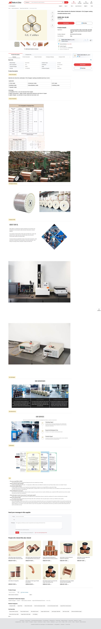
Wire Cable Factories (34, 611)
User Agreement (57, 624)
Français (35, 621)
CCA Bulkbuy (35, 614)
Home (9, 8)
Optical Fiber (20, 605)
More (9, 616)
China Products (27, 620)
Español (27, 621)
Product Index (71, 620)
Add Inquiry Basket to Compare (32, 49)
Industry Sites (58, 620)
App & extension (78, 6)
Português (31, 621)
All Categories (12, 6)
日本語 (63, 621)
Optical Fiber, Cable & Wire (24, 8)
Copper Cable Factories (45, 611)
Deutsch (48, 621)
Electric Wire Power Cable (13, 614)
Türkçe (73, 621)
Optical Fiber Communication (65, 605)
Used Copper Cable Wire (56, 611)
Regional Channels (64, 620)
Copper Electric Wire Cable (25, 614)
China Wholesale (45, 620)
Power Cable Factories (24, 611)
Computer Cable (12, 605)
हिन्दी (66, 621)
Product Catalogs (25, 592)
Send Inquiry (66, 23)
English (23, 621)
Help (72, 6)
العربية (57, 621)
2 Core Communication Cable (52, 605)
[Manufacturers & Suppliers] (14, 2)
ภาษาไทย (69, 621)
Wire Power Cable (66, 611)
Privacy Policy (68, 624)
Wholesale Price (52, 620)
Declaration (62, 624)
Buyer (66, 6)
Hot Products (22, 620)
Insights (80, 620)
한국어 (60, 621)
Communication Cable (33, 8)
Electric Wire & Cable (28, 605)
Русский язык (40, 621)
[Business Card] (90, 59)
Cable (30, 594)
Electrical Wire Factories (13, 611)
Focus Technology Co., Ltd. (43, 624)
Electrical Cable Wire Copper (76, 611)
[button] (68, 57)
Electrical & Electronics (15, 8)
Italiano (44, 621)
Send (17, 532)
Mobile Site (76, 620)
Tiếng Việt (77, 621)
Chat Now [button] (85, 23)
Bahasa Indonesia (83, 621)
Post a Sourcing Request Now (41, 532)
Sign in (91, 3)
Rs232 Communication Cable (39, 605)
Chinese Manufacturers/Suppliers (36, 620)
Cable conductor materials (13, 594)
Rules (92, 6)
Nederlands (53, 621)
